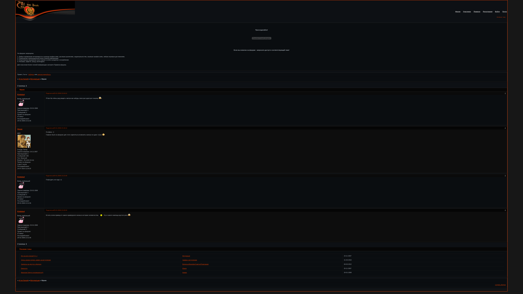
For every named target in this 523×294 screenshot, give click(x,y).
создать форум (500, 285)
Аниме (184, 272)
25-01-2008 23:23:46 (60, 175)
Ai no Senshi (23, 79)
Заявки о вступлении (189, 260)
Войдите (31, 74)
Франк (19, 129)
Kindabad (21, 95)
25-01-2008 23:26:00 (60, 210)
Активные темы (501, 17)
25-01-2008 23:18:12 (60, 128)
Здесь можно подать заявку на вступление (36, 260)
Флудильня (35, 79)
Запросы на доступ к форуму (31, 264)
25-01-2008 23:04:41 (60, 93)
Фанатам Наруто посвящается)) (32, 272)
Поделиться (50, 93)
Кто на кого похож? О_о (29, 256)
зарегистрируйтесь (44, 74)
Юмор (184, 268)
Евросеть (24, 268)
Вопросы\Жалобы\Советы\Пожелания (195, 264)
